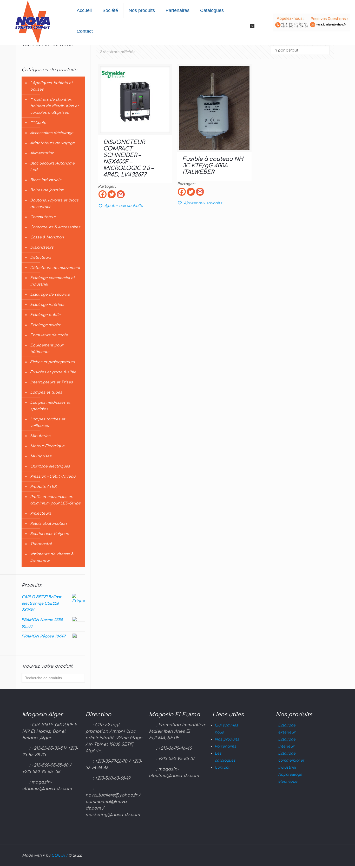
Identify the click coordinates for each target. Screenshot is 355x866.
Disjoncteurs (42, 247)
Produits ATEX (43, 487)
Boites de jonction (47, 190)
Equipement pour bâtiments (46, 348)
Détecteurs (40, 258)
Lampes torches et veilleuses (47, 422)
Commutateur (43, 217)
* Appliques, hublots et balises (51, 86)
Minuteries (40, 436)
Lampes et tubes (46, 392)
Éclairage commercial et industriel (291, 760)
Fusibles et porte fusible (53, 372)
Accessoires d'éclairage (51, 133)
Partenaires (225, 746)
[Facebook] (102, 194)
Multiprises (40, 456)
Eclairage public (45, 315)
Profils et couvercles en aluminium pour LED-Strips (55, 500)
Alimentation (42, 153)
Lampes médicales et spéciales (50, 406)
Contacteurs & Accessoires (55, 227)
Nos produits (227, 739)
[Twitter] (112, 194)
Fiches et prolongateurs (52, 362)
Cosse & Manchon (47, 237)
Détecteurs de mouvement (55, 268)
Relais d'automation (48, 524)
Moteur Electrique (47, 446)
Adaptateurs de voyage (52, 143)
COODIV (59, 855)
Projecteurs (40, 513)
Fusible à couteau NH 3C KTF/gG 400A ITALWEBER (212, 165)
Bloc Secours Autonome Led (52, 166)
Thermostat (41, 544)
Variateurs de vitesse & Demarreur (52, 557)
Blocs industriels (45, 180)
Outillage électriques (50, 466)
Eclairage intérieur (47, 305)
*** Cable (38, 123)
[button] (120, 206)
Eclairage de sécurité (50, 294)
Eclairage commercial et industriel (52, 281)
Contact (222, 767)
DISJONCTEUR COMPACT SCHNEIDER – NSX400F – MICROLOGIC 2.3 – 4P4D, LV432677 (128, 158)
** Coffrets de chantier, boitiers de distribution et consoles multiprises (54, 106)
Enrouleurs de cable (49, 335)
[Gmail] (121, 194)
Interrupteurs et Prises (51, 382)
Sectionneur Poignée (49, 534)
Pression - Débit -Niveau (52, 476)
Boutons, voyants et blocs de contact (54, 203)
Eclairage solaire (45, 325)
